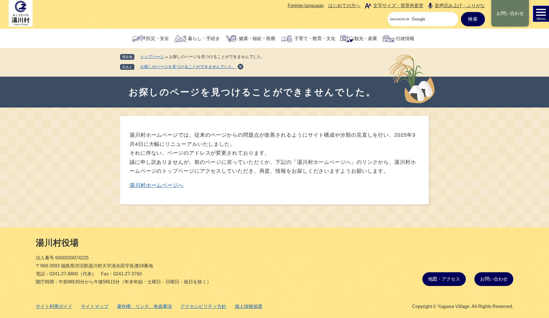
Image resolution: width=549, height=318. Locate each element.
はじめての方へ (344, 5)
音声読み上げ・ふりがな (460, 5)
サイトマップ (94, 306)
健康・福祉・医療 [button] (257, 38)
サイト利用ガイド (54, 306)
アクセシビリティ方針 (203, 306)
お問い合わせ (510, 13)
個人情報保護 (248, 306)
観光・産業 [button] (365, 38)
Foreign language (306, 5)
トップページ (152, 56)
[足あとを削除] (240, 66)
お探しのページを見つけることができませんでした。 (188, 66)
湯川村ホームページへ (157, 185)
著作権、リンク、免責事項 (144, 306)
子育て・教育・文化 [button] (314, 38)
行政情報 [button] (405, 38)
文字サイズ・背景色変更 (398, 5)
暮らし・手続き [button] (204, 38)
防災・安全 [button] (157, 38)
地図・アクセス (444, 279)
